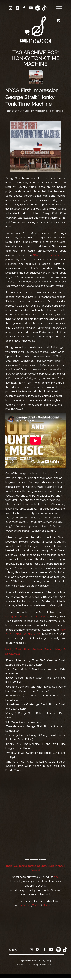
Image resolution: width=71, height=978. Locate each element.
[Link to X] (17, 8)
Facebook (41, 616)
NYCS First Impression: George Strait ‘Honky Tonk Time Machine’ (32, 97)
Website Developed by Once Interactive (35, 964)
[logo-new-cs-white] (35, 27)
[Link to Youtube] (30, 8)
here (56, 876)
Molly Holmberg (55, 111)
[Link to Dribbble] (44, 8)
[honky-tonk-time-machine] (36, 77)
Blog (27, 111)
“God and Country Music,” (49, 255)
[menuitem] (60, 8)
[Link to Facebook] (24, 8)
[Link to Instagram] (10, 8)
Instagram (11, 616)
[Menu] (59, 8)
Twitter (22, 616)
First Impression (37, 111)
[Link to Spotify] (37, 8)
